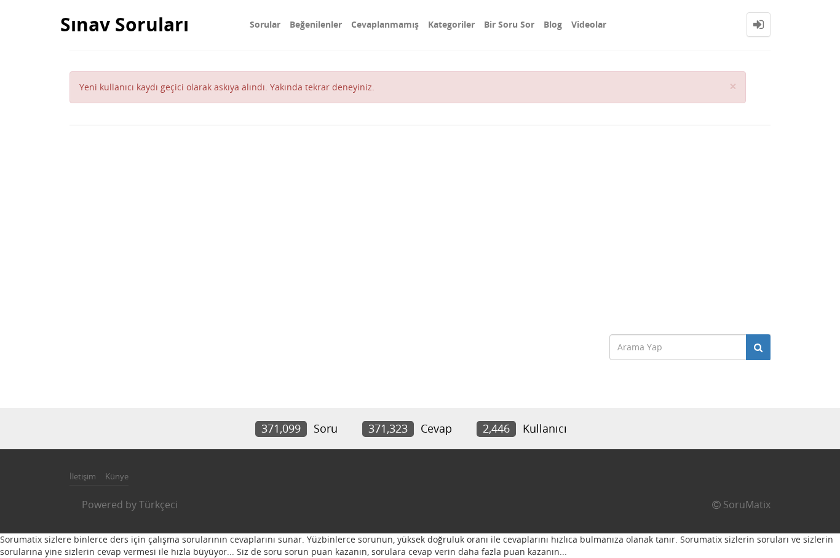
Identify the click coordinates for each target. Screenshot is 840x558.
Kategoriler (451, 24)
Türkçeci (158, 504)
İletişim (82, 476)
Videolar (588, 24)
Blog (553, 24)
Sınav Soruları (124, 24)
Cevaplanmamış (385, 24)
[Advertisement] (420, 224)
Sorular (265, 24)
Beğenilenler (316, 24)
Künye (117, 476)
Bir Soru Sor (509, 24)
